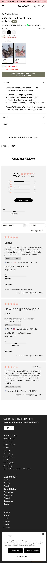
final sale (14, 69)
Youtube (6, 524)
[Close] (43, 534)
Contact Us (7, 451)
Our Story (7, 480)
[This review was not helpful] (40, 292)
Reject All (15, 550)
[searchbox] (11, 225)
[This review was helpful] (36, 292)
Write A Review (24, 200)
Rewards (6, 486)
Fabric (5, 124)
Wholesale (7, 498)
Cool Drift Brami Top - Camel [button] (23, 289)
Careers (6, 504)
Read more (8, 383)
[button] (2, 6)
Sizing (5, 117)
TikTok (6, 518)
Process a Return (9, 445)
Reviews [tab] (4, 146)
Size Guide (41, 28)
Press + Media (8, 495)
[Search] (35, 6)
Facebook (7, 521)
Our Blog (7, 483)
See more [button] (8, 285)
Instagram (7, 515)
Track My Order (9, 463)
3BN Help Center (9, 439)
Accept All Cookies (32, 550)
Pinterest (7, 527)
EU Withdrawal (8, 448)
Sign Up (9, 428)
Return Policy (8, 442)
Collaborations (8, 501)
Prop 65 (6, 460)
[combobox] (37, 231)
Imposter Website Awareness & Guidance (17, 469)
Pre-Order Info (8, 492)
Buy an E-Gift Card (10, 489)
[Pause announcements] (45, 1)
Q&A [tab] (13, 146)
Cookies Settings (23, 557)
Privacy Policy (8, 454)
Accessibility (8, 466)
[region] (22, 181)
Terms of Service (9, 457)
